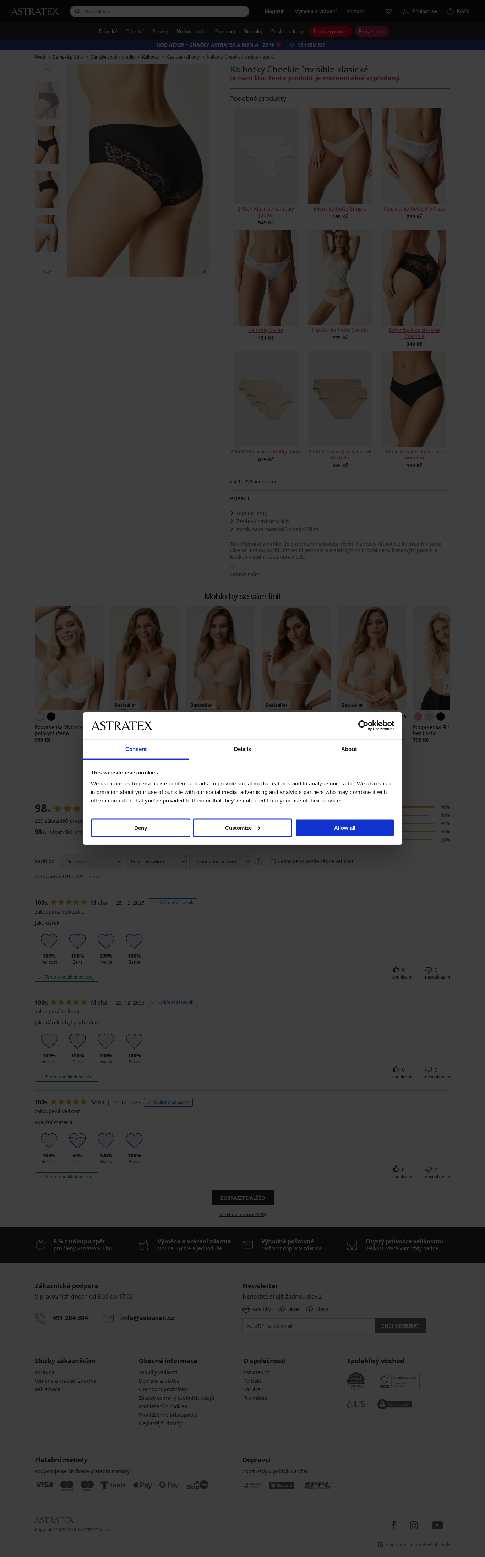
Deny (140, 827)
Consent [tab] (136, 749)
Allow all (344, 827)
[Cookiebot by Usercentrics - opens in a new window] (363, 725)
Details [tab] (242, 749)
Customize (238, 827)
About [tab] (349, 749)
